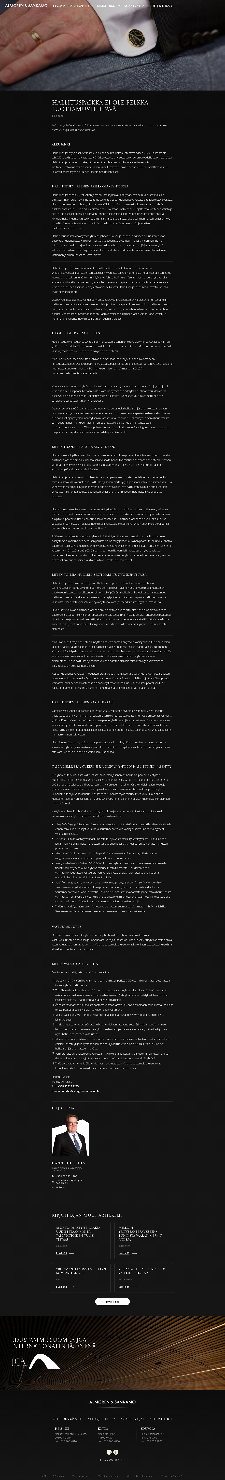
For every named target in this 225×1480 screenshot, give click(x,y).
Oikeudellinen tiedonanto (140, 1476)
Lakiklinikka (106, 6)
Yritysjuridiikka (101, 1419)
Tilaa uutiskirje (112, 1460)
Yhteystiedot (161, 6)
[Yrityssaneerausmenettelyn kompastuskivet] (81, 1278)
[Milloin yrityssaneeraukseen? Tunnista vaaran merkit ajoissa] (144, 1240)
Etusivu (59, 6)
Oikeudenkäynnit (68, 1419)
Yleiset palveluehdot (108, 1476)
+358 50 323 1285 (68, 1086)
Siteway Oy (178, 1476)
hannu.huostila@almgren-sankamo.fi (75, 1091)
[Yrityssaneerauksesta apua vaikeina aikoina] (144, 1278)
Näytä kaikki (112, 1302)
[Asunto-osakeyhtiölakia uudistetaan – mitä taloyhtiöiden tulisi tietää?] (81, 1240)
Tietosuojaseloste (81, 1476)
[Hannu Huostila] (70, 1135)
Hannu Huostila (68, 1163)
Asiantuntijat (135, 6)
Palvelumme (79, 6)
